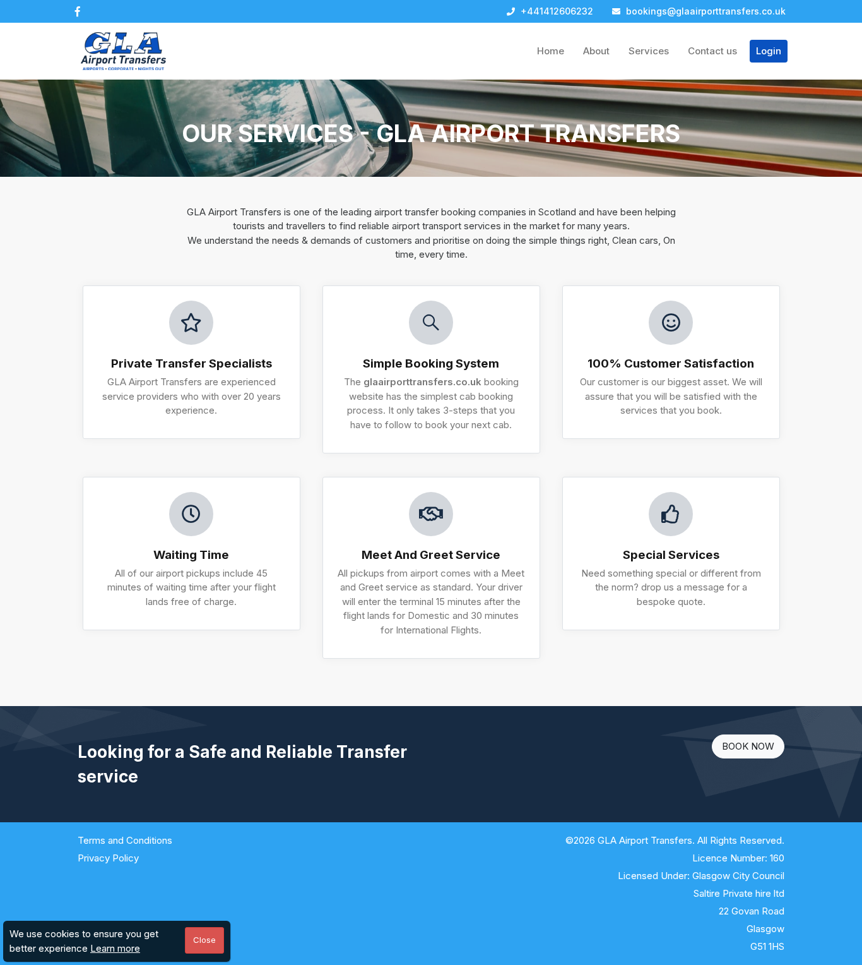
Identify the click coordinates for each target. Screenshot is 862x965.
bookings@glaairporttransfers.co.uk (704, 11)
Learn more (115, 948)
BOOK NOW (748, 746)
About (596, 51)
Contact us (712, 51)
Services (649, 51)
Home (550, 51)
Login (768, 51)
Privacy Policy (108, 858)
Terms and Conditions (125, 840)
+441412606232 (555, 11)
